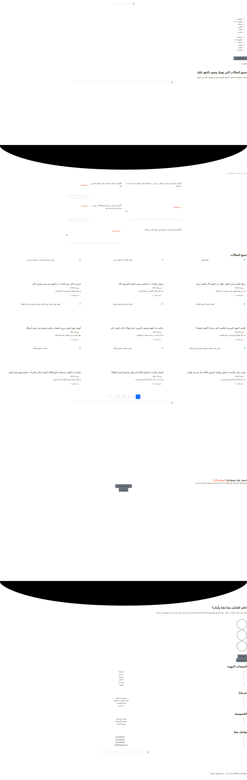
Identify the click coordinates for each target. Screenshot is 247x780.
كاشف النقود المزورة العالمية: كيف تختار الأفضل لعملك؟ (220, 328)
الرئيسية (239, 19)
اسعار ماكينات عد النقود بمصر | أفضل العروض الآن (140, 284)
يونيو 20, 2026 (157, 288)
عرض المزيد (240, 295)
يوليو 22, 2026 (239, 288)
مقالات (240, 29)
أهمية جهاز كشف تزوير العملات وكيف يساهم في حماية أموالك (53, 328)
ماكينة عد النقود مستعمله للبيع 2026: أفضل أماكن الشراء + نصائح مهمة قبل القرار (44, 372)
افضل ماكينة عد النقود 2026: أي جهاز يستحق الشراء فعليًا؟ (137, 372)
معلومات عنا (238, 21)
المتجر (240, 27)
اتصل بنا (239, 32)
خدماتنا (240, 24)
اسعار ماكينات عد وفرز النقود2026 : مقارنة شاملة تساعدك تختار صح (79, 213)
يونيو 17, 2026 (157, 376)
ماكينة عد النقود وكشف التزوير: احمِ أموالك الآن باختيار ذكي (137, 328)
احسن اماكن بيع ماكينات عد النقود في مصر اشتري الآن (56, 284)
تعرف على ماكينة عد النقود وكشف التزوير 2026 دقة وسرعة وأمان (216, 372)
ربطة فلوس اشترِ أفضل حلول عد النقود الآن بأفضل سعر (221, 284)
